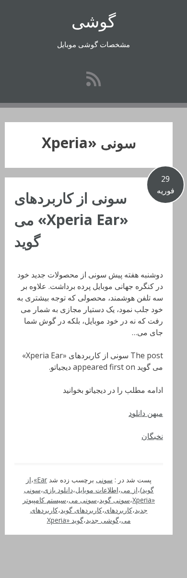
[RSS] (93, 78)
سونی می (83, 499)
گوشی (93, 21)
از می (129, 489)
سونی (104, 479)
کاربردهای (118, 510)
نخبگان (152, 436)
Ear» (40, 479)
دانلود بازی (58, 489)
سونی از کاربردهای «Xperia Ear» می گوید (71, 219)
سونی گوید (114, 499)
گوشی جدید (102, 520)
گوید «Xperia (65, 520)
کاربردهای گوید (81, 510)
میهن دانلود (146, 413)
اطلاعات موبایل (96, 489)
